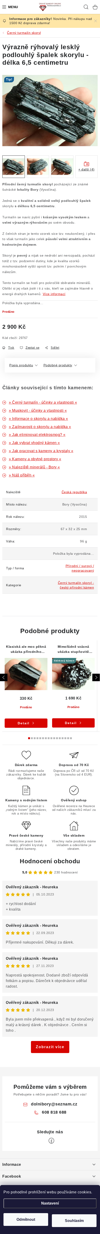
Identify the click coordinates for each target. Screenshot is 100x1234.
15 (71, 738)
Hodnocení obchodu (50, 861)
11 (60, 738)
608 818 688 (54, 1112)
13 (65, 738)
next (96, 677)
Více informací (54, 294)
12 (62, 738)
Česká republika (74, 492)
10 (57, 738)
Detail (24, 723)
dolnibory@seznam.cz (54, 1104)
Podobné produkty (57, 365)
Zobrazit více (50, 1047)
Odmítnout (26, 1219)
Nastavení (50, 1203)
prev (3, 677)
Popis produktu (21, 365)
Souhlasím (74, 1221)
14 (68, 738)
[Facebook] (51, 1141)
